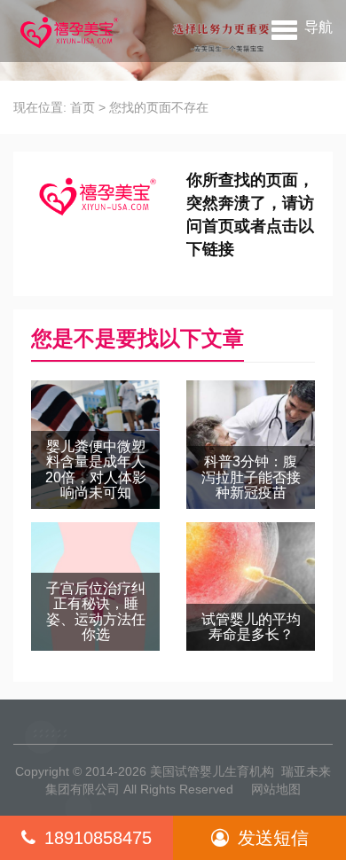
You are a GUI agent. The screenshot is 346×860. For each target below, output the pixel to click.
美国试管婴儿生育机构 (212, 771)
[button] (302, 26)
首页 (82, 107)
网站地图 (276, 789)
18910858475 (98, 838)
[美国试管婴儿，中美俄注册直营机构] (67, 31)
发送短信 (273, 838)
